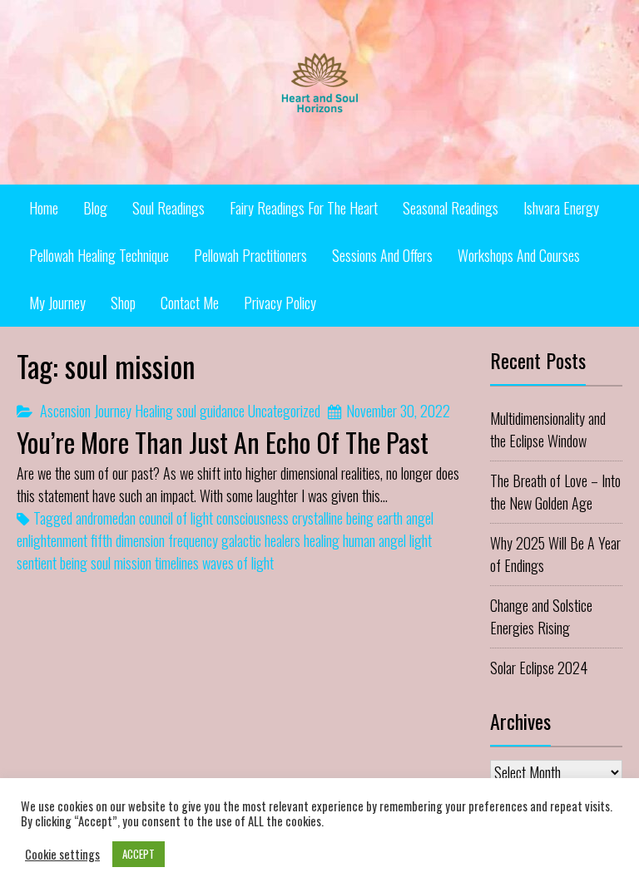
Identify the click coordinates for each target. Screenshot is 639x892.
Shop (123, 302)
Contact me (190, 302)
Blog (95, 208)
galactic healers (260, 540)
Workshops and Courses (519, 255)
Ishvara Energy (561, 208)
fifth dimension (128, 540)
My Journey (57, 302)
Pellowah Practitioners (250, 255)
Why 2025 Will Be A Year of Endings (555, 554)
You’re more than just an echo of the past (222, 441)
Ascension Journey (85, 410)
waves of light (238, 563)
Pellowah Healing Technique (99, 255)
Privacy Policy (280, 302)
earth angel (405, 518)
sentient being (52, 563)
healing (321, 540)
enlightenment (52, 540)
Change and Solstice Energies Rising (541, 616)
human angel (374, 540)
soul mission (121, 563)
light (420, 540)
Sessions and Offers (382, 255)
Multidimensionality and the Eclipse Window (548, 429)
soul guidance (210, 410)
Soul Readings (168, 208)
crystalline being (333, 518)
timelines (177, 563)
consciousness (252, 518)
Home (43, 208)
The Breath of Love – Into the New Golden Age (555, 492)
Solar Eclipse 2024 (538, 667)
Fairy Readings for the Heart (304, 208)
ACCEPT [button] (138, 853)
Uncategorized (284, 410)
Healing (154, 410)
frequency (193, 540)
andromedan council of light (144, 518)
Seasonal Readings (450, 208)
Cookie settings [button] (62, 854)
